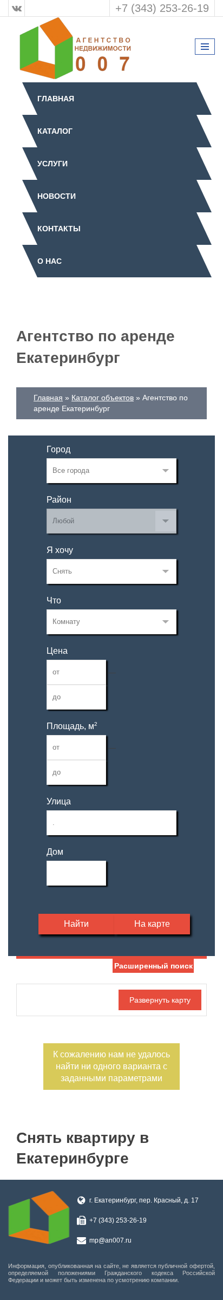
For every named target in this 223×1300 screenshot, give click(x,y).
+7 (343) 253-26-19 (162, 8)
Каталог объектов (102, 397)
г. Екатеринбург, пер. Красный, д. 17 (144, 1200)
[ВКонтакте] (17, 8)
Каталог (55, 131)
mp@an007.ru (110, 1240)
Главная (55, 98)
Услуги (52, 163)
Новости (56, 196)
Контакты (59, 228)
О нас (49, 261)
